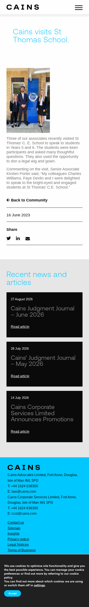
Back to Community (29, 200)
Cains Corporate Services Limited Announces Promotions (42, 413)
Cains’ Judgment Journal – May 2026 (43, 360)
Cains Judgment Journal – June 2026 (42, 311)
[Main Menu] (79, 7)
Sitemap (14, 528)
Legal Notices (18, 544)
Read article (20, 327)
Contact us (16, 522)
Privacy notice (18, 539)
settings (39, 585)
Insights (13, 533)
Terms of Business (22, 550)
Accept (12, 593)
